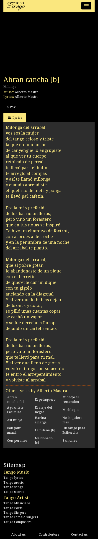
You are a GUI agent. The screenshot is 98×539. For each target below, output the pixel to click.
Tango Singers (14, 512)
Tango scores (13, 492)
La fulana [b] (45, 430)
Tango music (13, 482)
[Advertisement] (37, 45)
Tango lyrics (13, 477)
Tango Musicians (17, 503)
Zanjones (69, 440)
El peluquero (45, 399)
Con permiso (17, 440)
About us (18, 534)
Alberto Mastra (27, 92)
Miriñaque (71, 410)
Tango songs (13, 487)
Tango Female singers (20, 517)
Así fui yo (14, 420)
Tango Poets (13, 508)
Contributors (49, 534)
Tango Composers (17, 522)
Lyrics (17, 117)
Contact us (79, 534)
